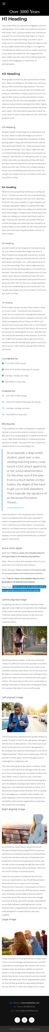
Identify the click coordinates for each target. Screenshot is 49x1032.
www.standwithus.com (30, 1003)
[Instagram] (31, 1020)
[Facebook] (17, 1020)
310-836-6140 (29, 1007)
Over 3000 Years (24, 11)
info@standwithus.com (29, 1011)
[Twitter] (24, 1020)
